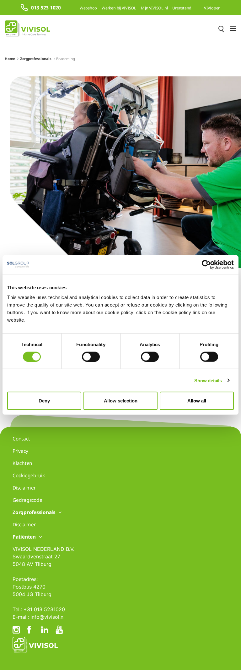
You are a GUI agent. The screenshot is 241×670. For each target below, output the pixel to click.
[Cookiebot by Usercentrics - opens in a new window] (206, 264)
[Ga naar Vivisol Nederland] (27, 28)
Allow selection (120, 400)
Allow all (196, 400)
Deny (44, 400)
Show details (208, 380)
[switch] (91, 357)
